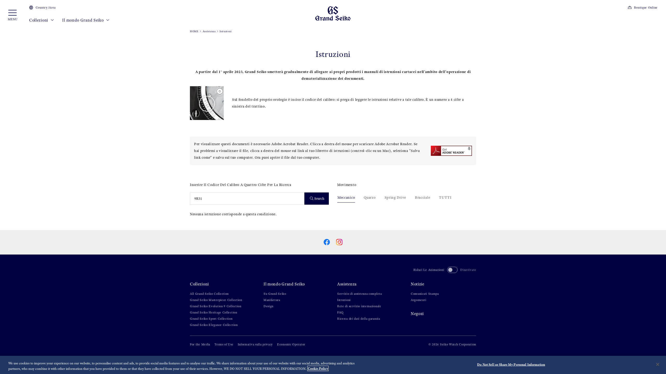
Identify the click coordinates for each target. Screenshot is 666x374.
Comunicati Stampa (425, 294)
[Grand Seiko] (332, 13)
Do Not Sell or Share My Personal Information (511, 364)
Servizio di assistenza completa (359, 294)
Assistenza (209, 31)
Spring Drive (395, 197)
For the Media (200, 344)
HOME (194, 31)
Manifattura (272, 300)
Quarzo (369, 197)
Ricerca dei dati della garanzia (358, 318)
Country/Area (46, 7)
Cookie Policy (318, 368)
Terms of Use (223, 344)
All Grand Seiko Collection (209, 294)
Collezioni (39, 20)
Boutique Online (646, 7)
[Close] (657, 364)
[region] (333, 365)
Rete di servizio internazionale (359, 306)
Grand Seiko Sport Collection (211, 318)
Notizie (417, 284)
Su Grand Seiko (275, 294)
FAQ (340, 312)
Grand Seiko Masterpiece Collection (216, 300)
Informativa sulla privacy (255, 344)
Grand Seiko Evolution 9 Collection (215, 306)
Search (319, 198)
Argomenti (418, 300)
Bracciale (422, 197)
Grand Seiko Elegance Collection (214, 325)
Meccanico (346, 197)
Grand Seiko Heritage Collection (213, 312)
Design (268, 306)
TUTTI (445, 197)
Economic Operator (291, 344)
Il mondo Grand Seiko (83, 20)
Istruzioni (344, 300)
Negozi (417, 313)
